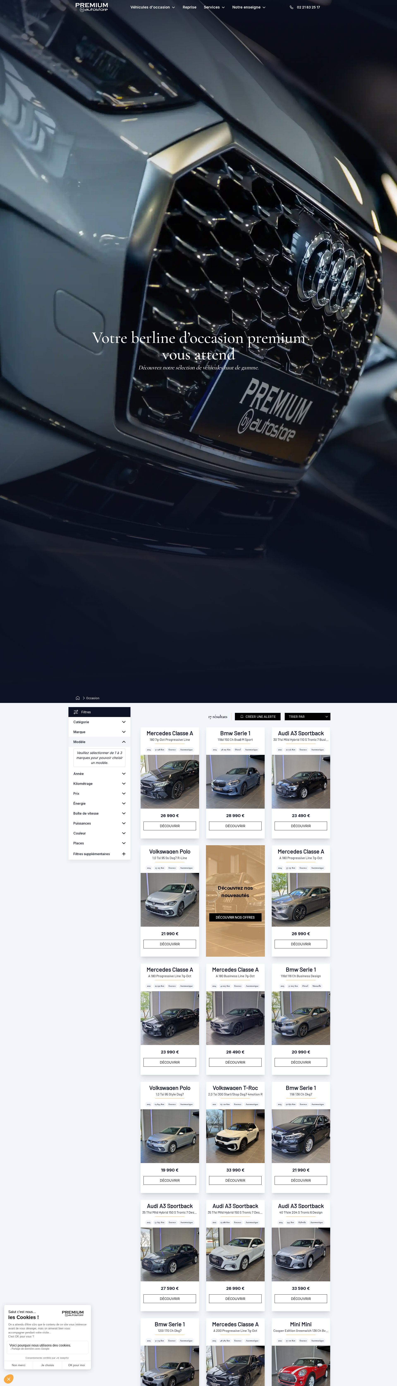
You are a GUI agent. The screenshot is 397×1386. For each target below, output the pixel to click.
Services (212, 7)
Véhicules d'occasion (150, 7)
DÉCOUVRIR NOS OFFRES (235, 917)
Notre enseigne (246, 7)
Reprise (189, 7)
